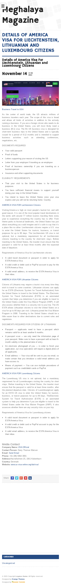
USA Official (23, 447)
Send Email (14, 453)
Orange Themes (18, 579)
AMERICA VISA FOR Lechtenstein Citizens (21, 205)
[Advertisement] (30, 519)
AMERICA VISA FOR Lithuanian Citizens (20, 279)
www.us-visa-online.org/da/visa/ (25, 464)
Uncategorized (8, 563)
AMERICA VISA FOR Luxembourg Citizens (21, 373)
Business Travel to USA (12, 109)
